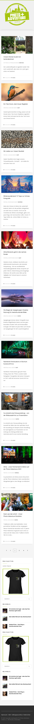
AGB (9, 715)
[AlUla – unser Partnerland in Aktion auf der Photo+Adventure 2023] (17, 455)
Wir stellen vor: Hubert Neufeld (13, 151)
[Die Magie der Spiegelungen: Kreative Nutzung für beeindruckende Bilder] (17, 298)
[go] (29, 599)
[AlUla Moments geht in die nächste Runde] (17, 240)
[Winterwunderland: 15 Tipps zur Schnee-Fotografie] (17, 184)
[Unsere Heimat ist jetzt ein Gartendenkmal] (17, 45)
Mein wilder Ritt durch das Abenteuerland (20, 616)
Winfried (20, 202)
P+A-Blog (13, 77)
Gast (18, 107)
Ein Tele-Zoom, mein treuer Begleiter (15, 104)
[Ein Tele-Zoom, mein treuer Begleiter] (17, 92)
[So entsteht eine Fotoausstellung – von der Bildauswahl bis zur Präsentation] (17, 401)
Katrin (19, 316)
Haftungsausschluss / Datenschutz (21, 715)
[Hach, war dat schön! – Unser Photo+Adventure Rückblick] (17, 502)
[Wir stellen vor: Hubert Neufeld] (17, 139)
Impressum (4, 715)
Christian (21, 62)
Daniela (17, 472)
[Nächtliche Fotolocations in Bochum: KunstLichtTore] (17, 350)
